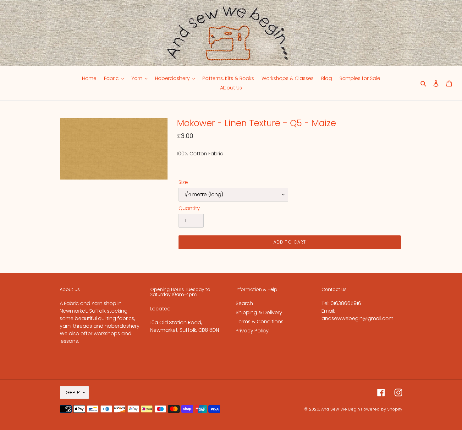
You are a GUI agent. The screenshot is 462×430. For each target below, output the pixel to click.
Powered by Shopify (381, 409)
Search (244, 303)
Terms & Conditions (259, 321)
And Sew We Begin (340, 409)
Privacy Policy (252, 330)
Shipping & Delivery (259, 312)
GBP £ (73, 392)
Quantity (189, 208)
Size (183, 182)
